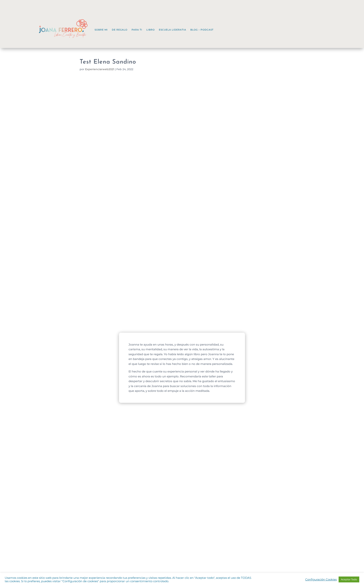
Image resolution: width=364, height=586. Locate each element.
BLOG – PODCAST (201, 29)
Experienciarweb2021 (99, 69)
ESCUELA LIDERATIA (172, 29)
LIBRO (150, 29)
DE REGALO (119, 29)
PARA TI (137, 29)
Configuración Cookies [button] (321, 579)
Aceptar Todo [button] (349, 579)
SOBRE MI (101, 29)
